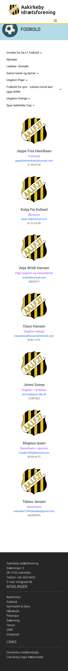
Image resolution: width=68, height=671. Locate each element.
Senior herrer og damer (21, 73)
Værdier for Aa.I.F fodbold (23, 52)
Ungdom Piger (16, 80)
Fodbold (12, 602)
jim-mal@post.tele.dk (34, 394)
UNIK (10, 629)
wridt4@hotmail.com (34, 277)
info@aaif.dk (24, 582)
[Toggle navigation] (55, 20)
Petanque (13, 615)
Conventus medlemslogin (23, 652)
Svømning (13, 620)
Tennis (11, 625)
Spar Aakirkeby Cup (19, 105)
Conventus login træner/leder (25, 657)
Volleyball (13, 634)
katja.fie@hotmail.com (34, 219)
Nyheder (12, 59)
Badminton (14, 597)
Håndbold (13, 611)
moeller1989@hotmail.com (34, 452)
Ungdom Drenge (17, 98)
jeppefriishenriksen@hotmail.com (34, 160)
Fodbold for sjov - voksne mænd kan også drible (30, 89)
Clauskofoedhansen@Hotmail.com (34, 335)
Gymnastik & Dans (18, 606)
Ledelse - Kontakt (17, 66)
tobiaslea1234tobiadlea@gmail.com (34, 511)
